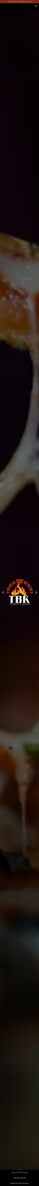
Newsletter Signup (19, 1183)
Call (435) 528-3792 (20, 1172)
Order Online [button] (19, 1178)
